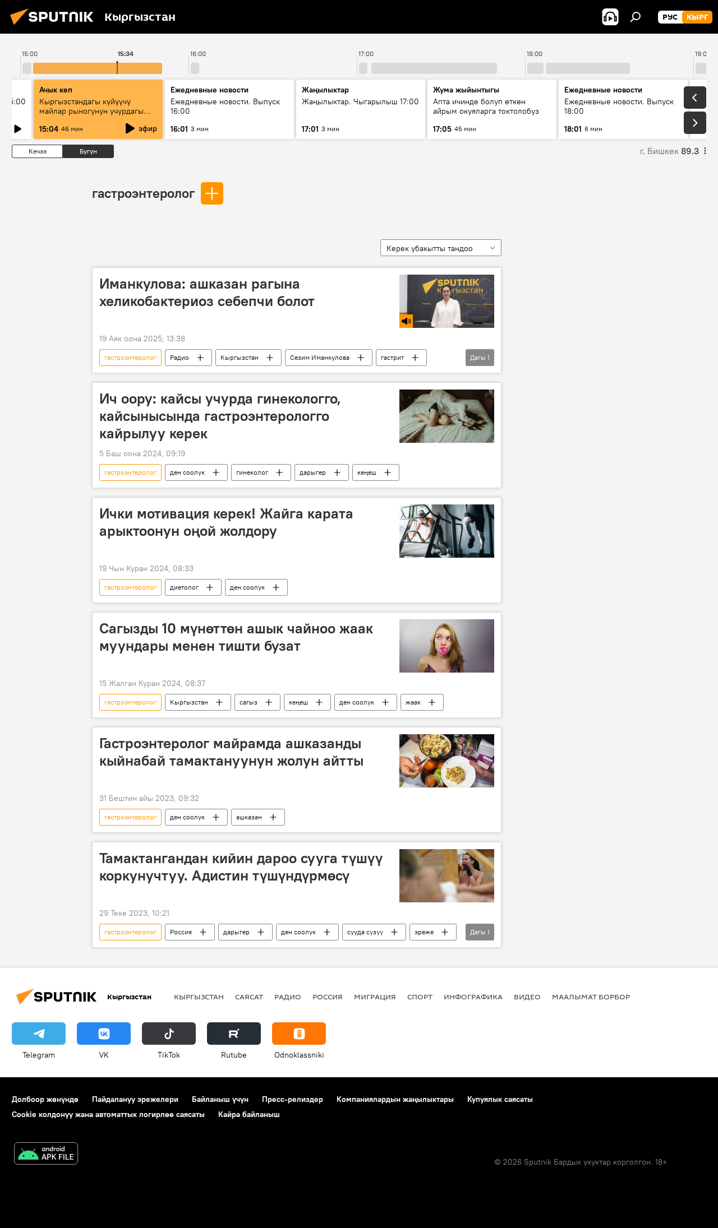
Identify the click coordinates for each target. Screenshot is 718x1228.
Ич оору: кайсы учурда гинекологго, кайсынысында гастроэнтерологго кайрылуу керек (220, 416)
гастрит (392, 357)
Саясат (249, 996)
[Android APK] (46, 1154)
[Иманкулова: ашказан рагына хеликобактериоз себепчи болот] (446, 301)
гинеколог (252, 472)
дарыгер (313, 472)
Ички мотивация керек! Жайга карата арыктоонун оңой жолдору (226, 522)
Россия (181, 932)
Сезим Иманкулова (319, 357)
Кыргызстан (239, 357)
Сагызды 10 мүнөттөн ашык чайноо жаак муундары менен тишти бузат (236, 637)
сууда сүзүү (365, 932)
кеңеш (366, 472)
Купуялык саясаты (500, 1099)
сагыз (248, 702)
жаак (413, 702)
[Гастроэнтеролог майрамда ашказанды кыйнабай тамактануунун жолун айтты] (446, 760)
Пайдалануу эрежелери (135, 1099)
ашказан (249, 817)
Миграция (375, 996)
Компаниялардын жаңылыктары (395, 1099)
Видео (527, 996)
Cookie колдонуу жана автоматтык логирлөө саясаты (108, 1114)
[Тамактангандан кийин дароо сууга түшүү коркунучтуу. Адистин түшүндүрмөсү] (446, 875)
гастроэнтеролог (143, 192)
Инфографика (473, 996)
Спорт (419, 996)
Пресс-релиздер (292, 1099)
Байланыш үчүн (220, 1099)
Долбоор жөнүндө (45, 1099)
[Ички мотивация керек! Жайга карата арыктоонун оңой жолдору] (446, 531)
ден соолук (187, 472)
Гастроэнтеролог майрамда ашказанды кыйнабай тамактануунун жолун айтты (231, 752)
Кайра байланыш (249, 1114)
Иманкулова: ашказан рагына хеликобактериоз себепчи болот (207, 292)
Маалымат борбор (591, 996)
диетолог (184, 587)
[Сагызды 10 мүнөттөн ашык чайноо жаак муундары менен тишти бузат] (446, 646)
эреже (424, 932)
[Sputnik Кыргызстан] (55, 26)
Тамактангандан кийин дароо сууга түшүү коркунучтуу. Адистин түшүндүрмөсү (241, 866)
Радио (179, 357)
